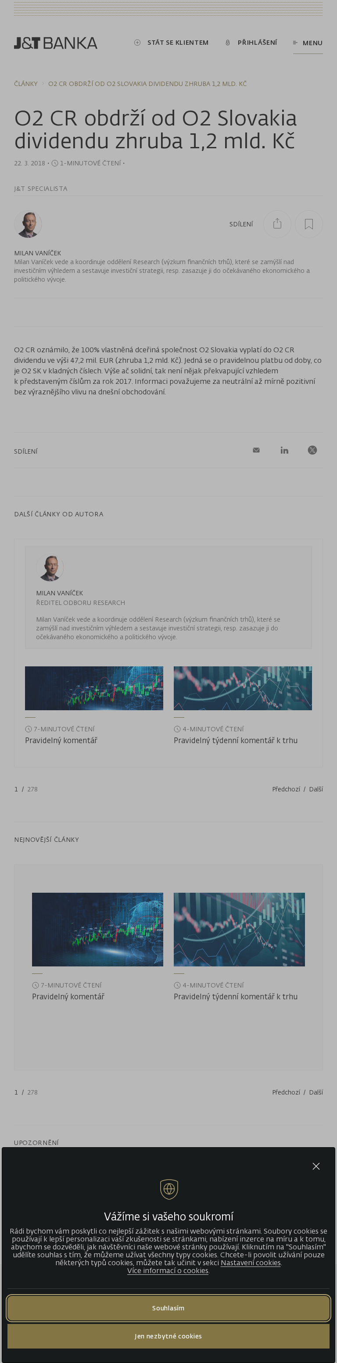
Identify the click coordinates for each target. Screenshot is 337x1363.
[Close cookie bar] (316, 1166)
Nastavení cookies (251, 1262)
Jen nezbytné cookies (168, 1336)
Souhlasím (168, 1308)
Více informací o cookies (167, 1270)
